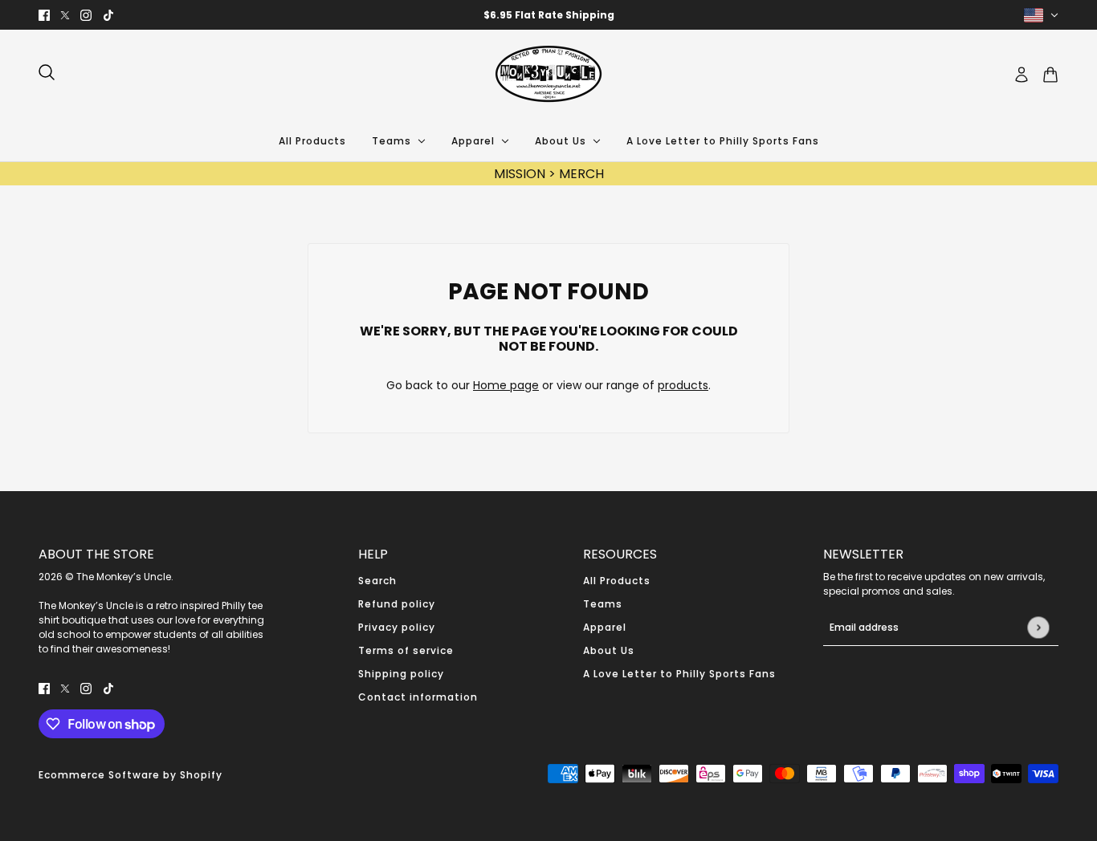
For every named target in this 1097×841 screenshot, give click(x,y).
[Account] (1021, 75)
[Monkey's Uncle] (548, 75)
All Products (616, 580)
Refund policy (396, 604)
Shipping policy (401, 674)
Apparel (604, 627)
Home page (506, 385)
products (683, 385)
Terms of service (406, 650)
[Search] (47, 72)
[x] (65, 15)
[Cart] (1050, 75)
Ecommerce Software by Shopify (130, 775)
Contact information (418, 697)
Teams (602, 604)
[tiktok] (108, 15)
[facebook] (44, 15)
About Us (608, 650)
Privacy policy (396, 627)
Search (377, 580)
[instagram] (86, 15)
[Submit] (1038, 627)
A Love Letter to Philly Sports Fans (679, 674)
